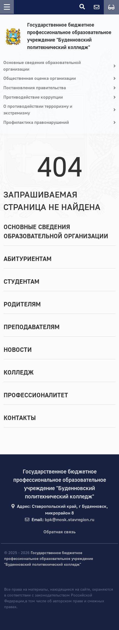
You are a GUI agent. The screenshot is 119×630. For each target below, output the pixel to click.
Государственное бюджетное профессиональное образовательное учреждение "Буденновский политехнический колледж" (69, 36)
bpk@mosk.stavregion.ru (69, 520)
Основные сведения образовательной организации (56, 231)
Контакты (20, 418)
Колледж (19, 373)
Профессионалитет (36, 395)
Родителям (22, 304)
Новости (18, 350)
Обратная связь (59, 532)
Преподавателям (32, 327)
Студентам (21, 282)
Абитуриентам (27, 259)
